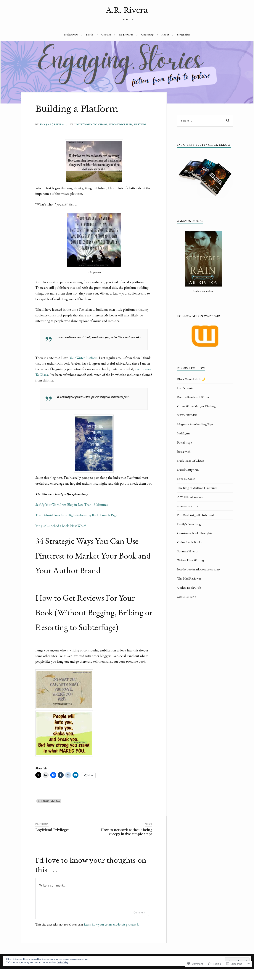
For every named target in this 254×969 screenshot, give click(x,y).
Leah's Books (185, 388)
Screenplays (183, 34)
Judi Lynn (183, 433)
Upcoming (147, 34)
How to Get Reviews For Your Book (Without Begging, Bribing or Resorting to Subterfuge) (93, 612)
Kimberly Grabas (49, 801)
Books (89, 34)
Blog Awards (126, 34)
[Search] (227, 121)
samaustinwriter (187, 506)
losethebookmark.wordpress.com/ (198, 569)
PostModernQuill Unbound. (195, 515)
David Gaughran (188, 469)
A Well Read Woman (190, 497)
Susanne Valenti (187, 551)
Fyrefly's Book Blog (189, 524)
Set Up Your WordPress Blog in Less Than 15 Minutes (71, 504)
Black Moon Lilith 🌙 (191, 379)
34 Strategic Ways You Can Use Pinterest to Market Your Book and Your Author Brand (93, 555)
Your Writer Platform (84, 358)
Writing (140, 124)
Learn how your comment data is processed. (111, 924)
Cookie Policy (62, 962)
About (165, 34)
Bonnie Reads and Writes (193, 397)
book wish (184, 451)
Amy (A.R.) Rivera (51, 124)
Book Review (71, 34)
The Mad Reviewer (189, 578)
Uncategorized (120, 124)
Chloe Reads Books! (189, 542)
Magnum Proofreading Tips (195, 424)
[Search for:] (205, 121)
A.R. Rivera (127, 10)
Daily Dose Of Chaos (190, 461)
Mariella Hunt (186, 597)
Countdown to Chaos (90, 124)
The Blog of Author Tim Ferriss (197, 488)
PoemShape (184, 442)
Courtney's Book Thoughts (194, 533)
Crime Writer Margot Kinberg (196, 406)
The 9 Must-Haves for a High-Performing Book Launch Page (76, 515)
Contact (106, 34)
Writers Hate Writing (190, 560)
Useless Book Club (189, 587)
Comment (139, 912)
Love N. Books (186, 479)
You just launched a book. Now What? (60, 526)
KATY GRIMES (187, 415)
